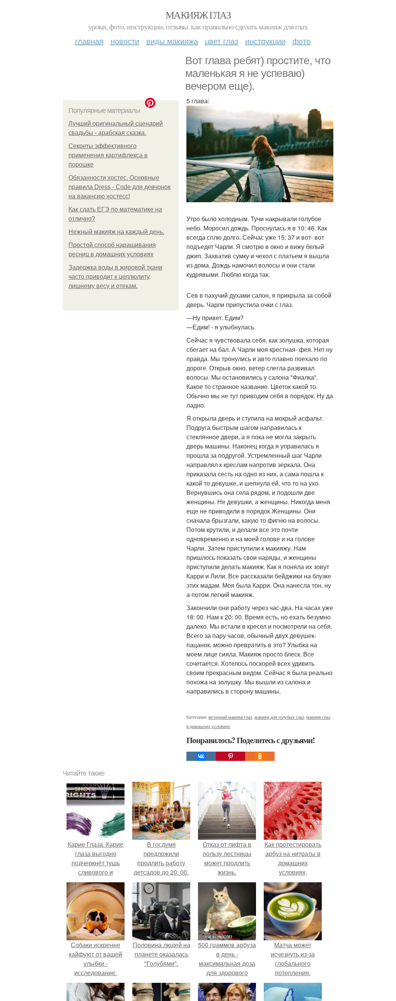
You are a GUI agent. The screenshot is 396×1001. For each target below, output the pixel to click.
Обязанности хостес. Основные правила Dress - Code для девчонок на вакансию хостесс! (119, 187)
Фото (301, 40)
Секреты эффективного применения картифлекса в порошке (108, 155)
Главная (89, 40)
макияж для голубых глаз (279, 717)
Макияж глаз (198, 14)
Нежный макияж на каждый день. (116, 232)
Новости (125, 40)
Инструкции (265, 40)
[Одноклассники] (260, 756)
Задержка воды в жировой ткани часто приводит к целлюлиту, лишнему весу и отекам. (115, 276)
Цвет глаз (221, 40)
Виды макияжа (172, 40)
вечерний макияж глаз (230, 717)
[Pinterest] (230, 756)
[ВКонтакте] (201, 756)
